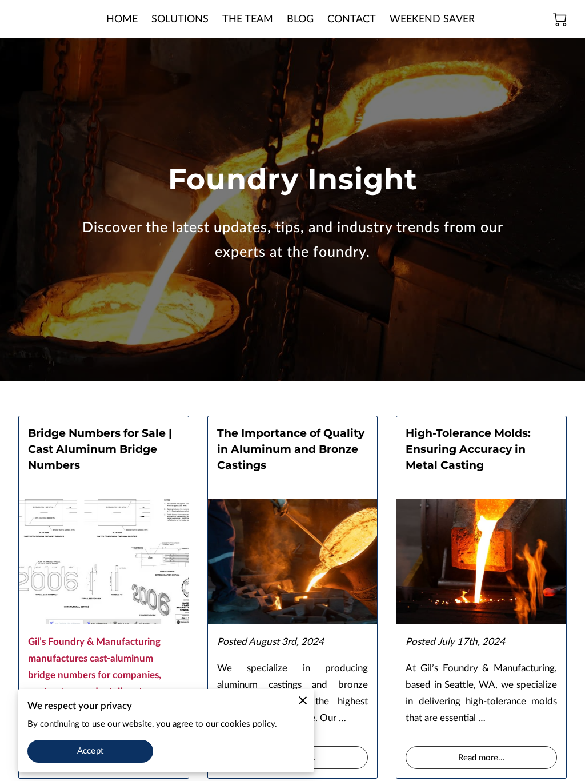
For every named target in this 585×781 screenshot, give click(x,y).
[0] (560, 19)
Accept (90, 751)
